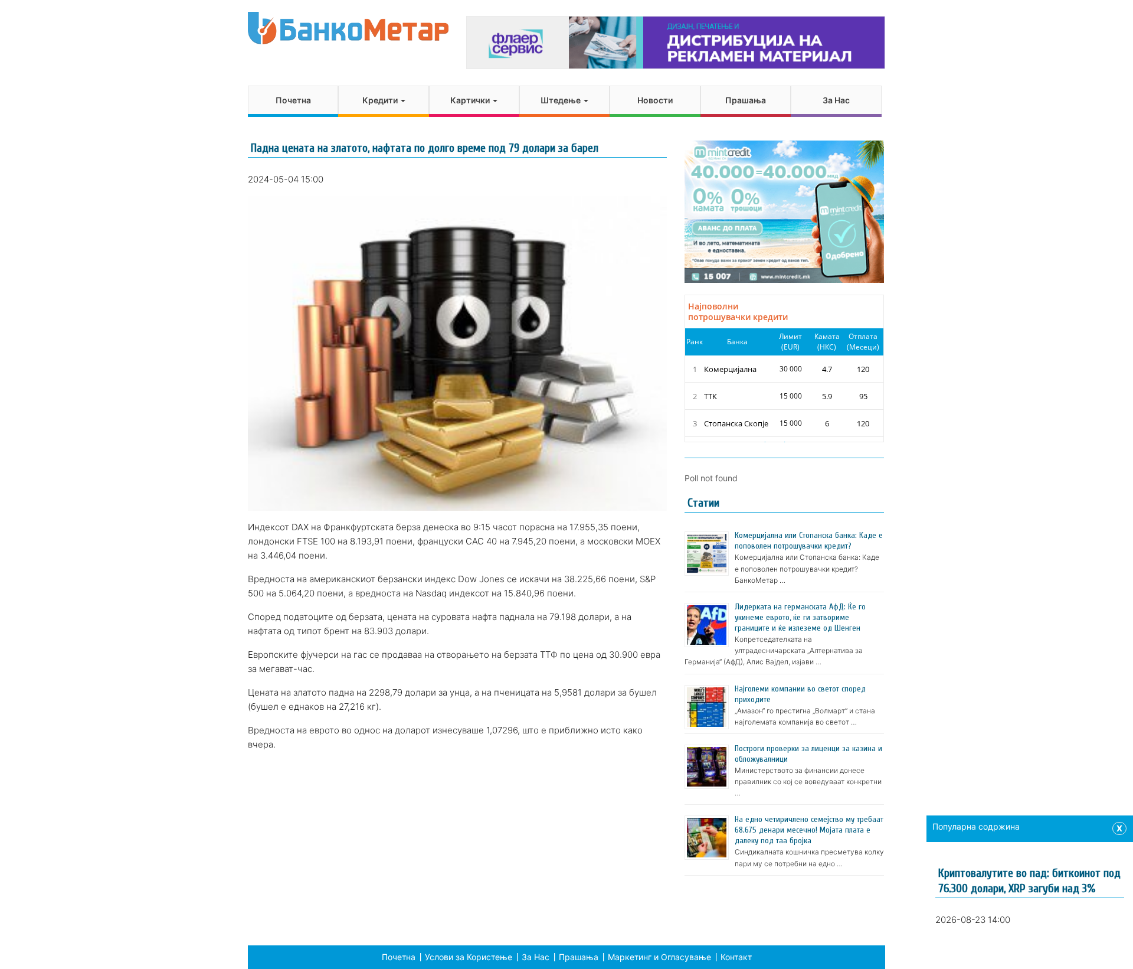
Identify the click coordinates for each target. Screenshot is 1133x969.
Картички (471, 100)
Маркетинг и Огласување (659, 957)
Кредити (381, 100)
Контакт (736, 957)
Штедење (561, 100)
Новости (655, 100)
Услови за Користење (468, 957)
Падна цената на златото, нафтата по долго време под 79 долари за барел (424, 148)
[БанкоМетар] (348, 28)
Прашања (745, 100)
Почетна (293, 100)
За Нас (836, 100)
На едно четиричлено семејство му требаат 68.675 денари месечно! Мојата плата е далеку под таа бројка (809, 830)
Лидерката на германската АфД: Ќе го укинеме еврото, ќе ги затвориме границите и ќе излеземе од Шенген (800, 617)
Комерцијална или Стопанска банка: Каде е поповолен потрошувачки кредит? (809, 540)
